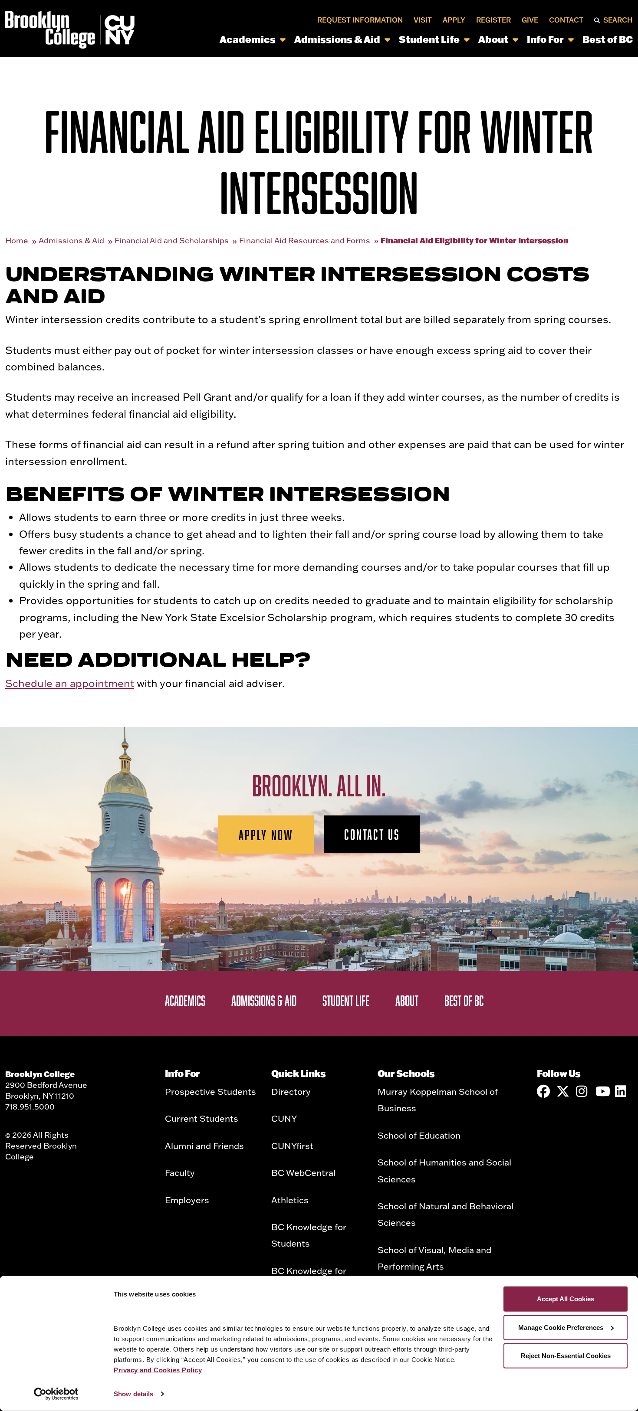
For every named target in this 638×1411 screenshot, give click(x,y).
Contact (566, 20)
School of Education (419, 1135)
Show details (133, 1394)
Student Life (429, 39)
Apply (454, 20)
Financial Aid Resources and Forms (304, 241)
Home (16, 241)
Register (493, 20)
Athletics (290, 1199)
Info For (545, 39)
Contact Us (372, 834)
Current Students (201, 1118)
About (493, 39)
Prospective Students (210, 1091)
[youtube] (601, 1091)
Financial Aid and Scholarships (172, 241)
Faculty (180, 1172)
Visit (423, 20)
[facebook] (543, 1091)
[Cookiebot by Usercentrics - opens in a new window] (56, 1394)
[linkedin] (621, 1091)
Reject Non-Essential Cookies (566, 1355)
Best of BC (607, 39)
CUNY (284, 1118)
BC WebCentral (303, 1172)
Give (530, 20)
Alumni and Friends (204, 1145)
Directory (291, 1091)
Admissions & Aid (337, 39)
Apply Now (266, 834)
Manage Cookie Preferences (560, 1327)
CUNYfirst (292, 1145)
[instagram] (582, 1091)
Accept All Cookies (565, 1299)
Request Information (360, 20)
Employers (187, 1199)
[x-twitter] (562, 1091)
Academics (248, 39)
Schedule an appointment (69, 683)
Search (618, 20)
